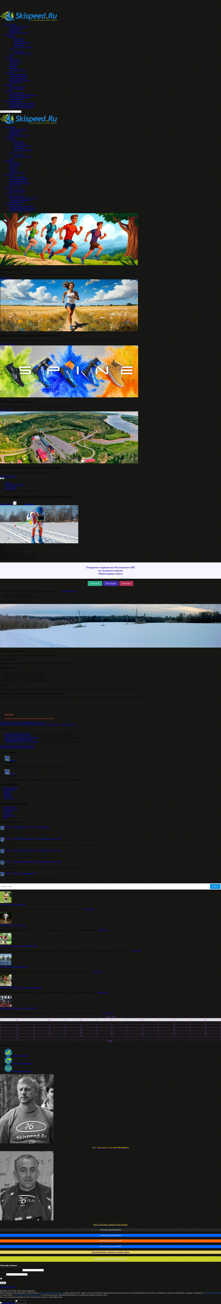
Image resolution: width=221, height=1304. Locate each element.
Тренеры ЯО (19, 148)
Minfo (12, 760)
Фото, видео (9, 175)
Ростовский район (52, 724)
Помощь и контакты (12, 204)
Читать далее (89, 909)
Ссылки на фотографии (18, 179)
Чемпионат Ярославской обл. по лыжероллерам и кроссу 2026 (36, 839)
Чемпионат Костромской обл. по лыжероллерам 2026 (21, 987)
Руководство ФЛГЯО (22, 146)
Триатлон (13, 169)
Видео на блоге (15, 185)
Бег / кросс (13, 167)
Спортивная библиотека (22, 1071)
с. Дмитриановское (67, 724)
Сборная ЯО (19, 142)
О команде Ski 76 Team (18, 129)
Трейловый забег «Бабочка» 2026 (18, 735)
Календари (9, 160)
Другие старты (9, 798)
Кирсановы (29, 504)
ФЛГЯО (12, 140)
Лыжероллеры (9, 816)
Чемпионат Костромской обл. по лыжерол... (22, 742)
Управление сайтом (7, 1287)
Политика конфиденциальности (21, 206)
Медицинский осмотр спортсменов (23, 198)
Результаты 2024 (20, 724)
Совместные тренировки (22, 1063)
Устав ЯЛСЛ (19, 154)
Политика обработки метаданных (22, 208)
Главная (8, 483)
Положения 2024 (6, 724)
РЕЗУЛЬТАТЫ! (6, 278)
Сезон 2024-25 (10, 487)
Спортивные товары (17, 190)
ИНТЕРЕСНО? (6, 410)
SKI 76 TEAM (10, 127)
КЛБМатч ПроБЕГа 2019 (19, 136)
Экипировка (14, 133)
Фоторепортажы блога (18, 181)
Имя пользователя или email (11, 1270)
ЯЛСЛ (11, 152)
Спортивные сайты (16, 202)
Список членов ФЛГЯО (23, 150)
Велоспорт (7, 811)
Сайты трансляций (16, 192)
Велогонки (13, 171)
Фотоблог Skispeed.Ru (18, 177)
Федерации (9, 138)
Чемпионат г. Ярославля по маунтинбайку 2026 (18, 946)
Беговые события (10, 809)
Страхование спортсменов (19, 200)
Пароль (3, 1274)
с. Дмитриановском (68, 591)
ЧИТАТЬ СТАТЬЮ (7, 344)
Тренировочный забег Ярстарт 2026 (19, 740)
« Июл (109, 1041)
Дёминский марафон (20, 1056)
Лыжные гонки (15, 165)
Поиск (215, 886)
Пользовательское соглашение (21, 210)
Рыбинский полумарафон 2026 (24, 873)
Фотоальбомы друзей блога (20, 183)
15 (174, 1029)
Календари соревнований (15, 485)
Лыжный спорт (9, 807)
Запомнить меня (9, 1279)
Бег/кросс (7, 792)
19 (81, 1032)
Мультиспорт (14, 163)
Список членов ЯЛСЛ (22, 156)
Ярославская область (36, 724)
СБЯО (11, 158)
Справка (8, 194)
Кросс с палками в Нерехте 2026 (17, 733)
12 (81, 1029)
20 (112, 1032)
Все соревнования (10, 788)
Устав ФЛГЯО (19, 144)
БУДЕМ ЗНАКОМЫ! (8, 476)
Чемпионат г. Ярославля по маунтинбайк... (21, 738)
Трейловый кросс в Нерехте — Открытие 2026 (30, 827)
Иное (5, 818)
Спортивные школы (17, 196)
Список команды (16, 131)
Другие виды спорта (17, 173)
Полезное (8, 187)
